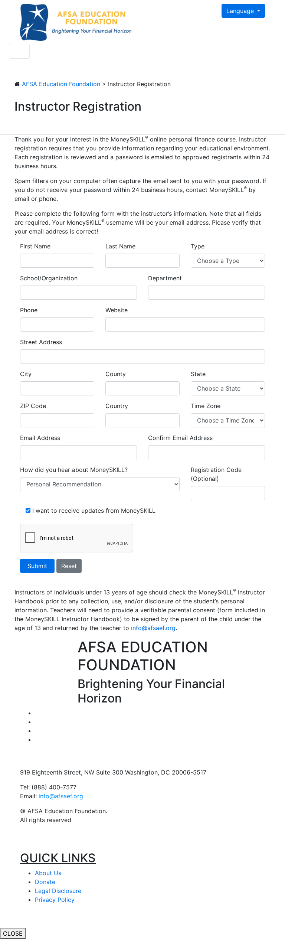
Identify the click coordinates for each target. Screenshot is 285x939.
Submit (37, 566)
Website (116, 310)
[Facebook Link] (37, 722)
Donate (45, 882)
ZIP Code (33, 406)
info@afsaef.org (61, 796)
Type (197, 246)
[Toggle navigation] (19, 51)
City (26, 374)
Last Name (120, 246)
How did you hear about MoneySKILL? (74, 469)
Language (241, 10)
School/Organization (49, 278)
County (115, 374)
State (198, 374)
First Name (35, 246)
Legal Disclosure (58, 890)
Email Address (40, 437)
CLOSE (13, 933)
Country (116, 406)
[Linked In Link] (37, 730)
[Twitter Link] (37, 713)
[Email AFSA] (37, 739)
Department (165, 278)
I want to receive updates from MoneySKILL (93, 510)
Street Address (41, 342)
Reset (69, 566)
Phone (28, 310)
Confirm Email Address (180, 437)
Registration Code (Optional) (216, 474)
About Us (48, 873)
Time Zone (205, 406)
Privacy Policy (55, 899)
